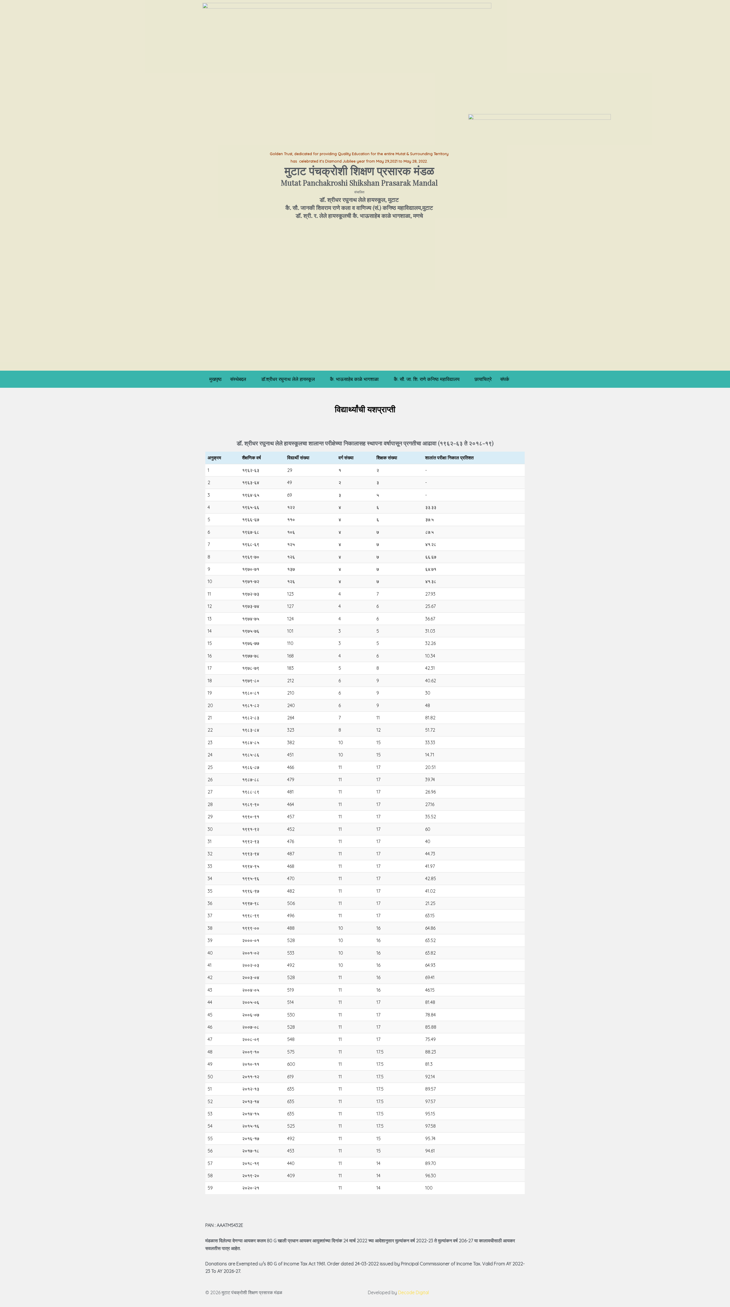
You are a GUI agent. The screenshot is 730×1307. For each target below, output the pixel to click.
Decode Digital (413, 1292)
